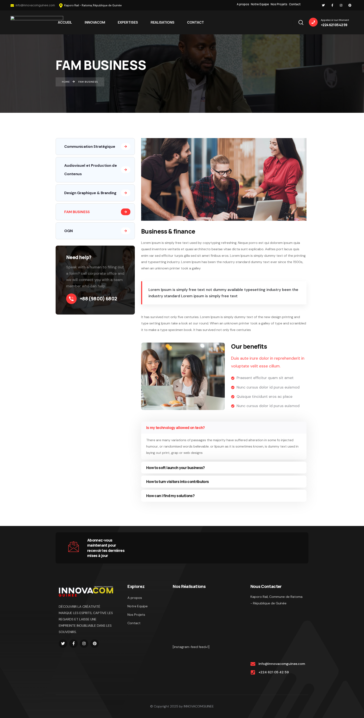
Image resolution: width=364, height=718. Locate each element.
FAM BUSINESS (77, 212)
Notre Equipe (260, 4)
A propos (243, 4)
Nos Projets (279, 4)
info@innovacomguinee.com (35, 5)
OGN (68, 231)
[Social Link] (323, 5)
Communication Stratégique (89, 146)
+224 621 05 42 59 (273, 672)
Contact (295, 4)
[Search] (301, 22)
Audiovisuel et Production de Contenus (90, 169)
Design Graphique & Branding (90, 193)
